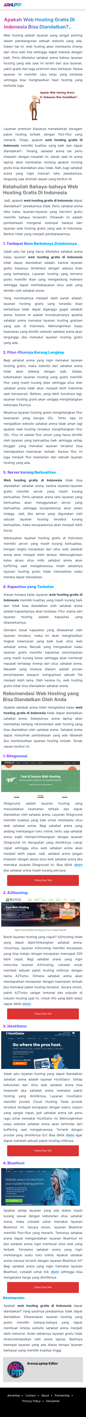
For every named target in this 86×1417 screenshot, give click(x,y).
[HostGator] (43, 1050)
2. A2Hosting (15, 892)
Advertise (13, 1395)
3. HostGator (15, 1026)
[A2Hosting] (43, 915)
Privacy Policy (31, 1401)
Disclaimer (53, 1401)
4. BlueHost (14, 1163)
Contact (30, 1395)
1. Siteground (15, 756)
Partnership (62, 1395)
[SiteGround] (43, 780)
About (45, 1395)
